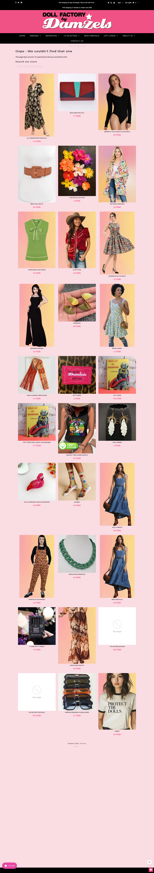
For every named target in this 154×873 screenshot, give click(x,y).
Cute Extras (70, 36)
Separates (51, 36)
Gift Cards (110, 36)
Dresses (34, 36)
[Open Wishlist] (151, 870)
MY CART (130, 3)
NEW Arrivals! (91, 36)
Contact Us (77, 41)
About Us (128, 36)
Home (22, 36)
